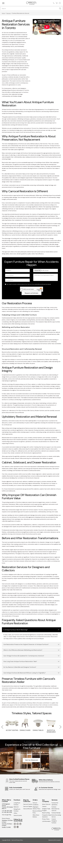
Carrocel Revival (27, 809)
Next (59, 726)
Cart (56, 3)
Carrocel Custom (27, 804)
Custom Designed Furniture (54, 821)
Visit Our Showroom (31, 760)
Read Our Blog (46, 813)
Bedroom (16, 807)
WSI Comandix (57, 840)
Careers (44, 806)
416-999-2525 (8, 811)
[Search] (60, 9)
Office (15, 813)
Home (3, 13)
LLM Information (46, 821)
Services (8, 13)
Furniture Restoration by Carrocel (55, 808)
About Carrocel (46, 804)
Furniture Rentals (56, 813)
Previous (1, 726)
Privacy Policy (45, 819)
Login (59, 3)
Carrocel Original (27, 806)
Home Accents (18, 815)
